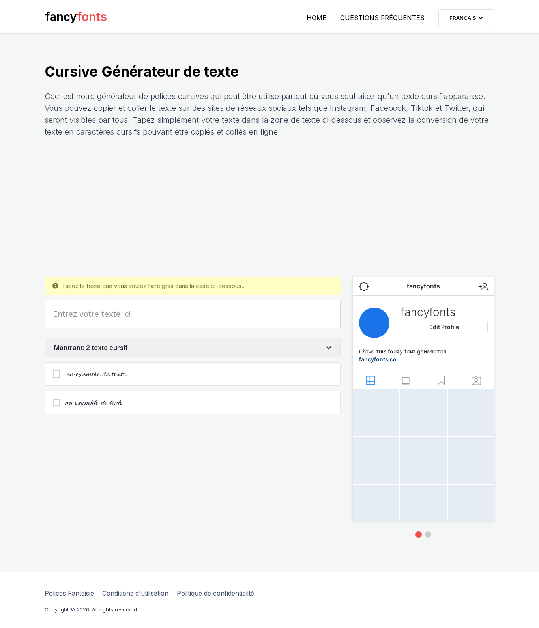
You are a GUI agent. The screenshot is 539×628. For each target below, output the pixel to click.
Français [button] (464, 18)
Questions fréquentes (382, 18)
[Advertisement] (269, 207)
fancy (76, 16)
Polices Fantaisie (69, 593)
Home (316, 18)
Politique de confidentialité (215, 593)
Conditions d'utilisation (135, 593)
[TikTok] (428, 534)
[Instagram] (418, 534)
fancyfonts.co (378, 359)
